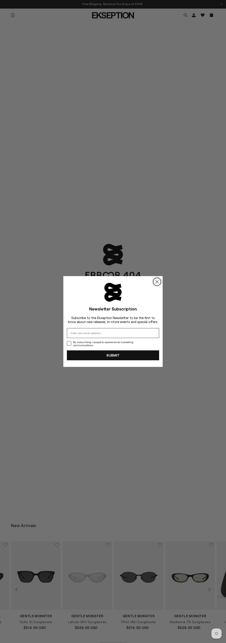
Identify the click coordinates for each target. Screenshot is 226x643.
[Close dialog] (157, 282)
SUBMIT (113, 355)
